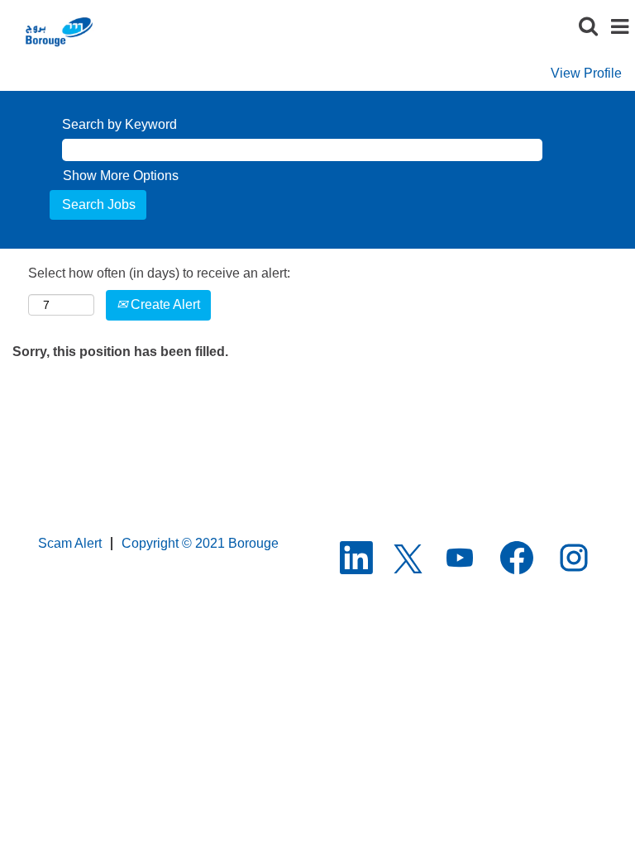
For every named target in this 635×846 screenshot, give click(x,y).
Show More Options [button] (121, 176)
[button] (619, 27)
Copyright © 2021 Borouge (200, 543)
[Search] (588, 26)
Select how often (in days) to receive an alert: (159, 273)
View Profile (586, 73)
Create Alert (163, 304)
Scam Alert (70, 543)
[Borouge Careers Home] (58, 31)
